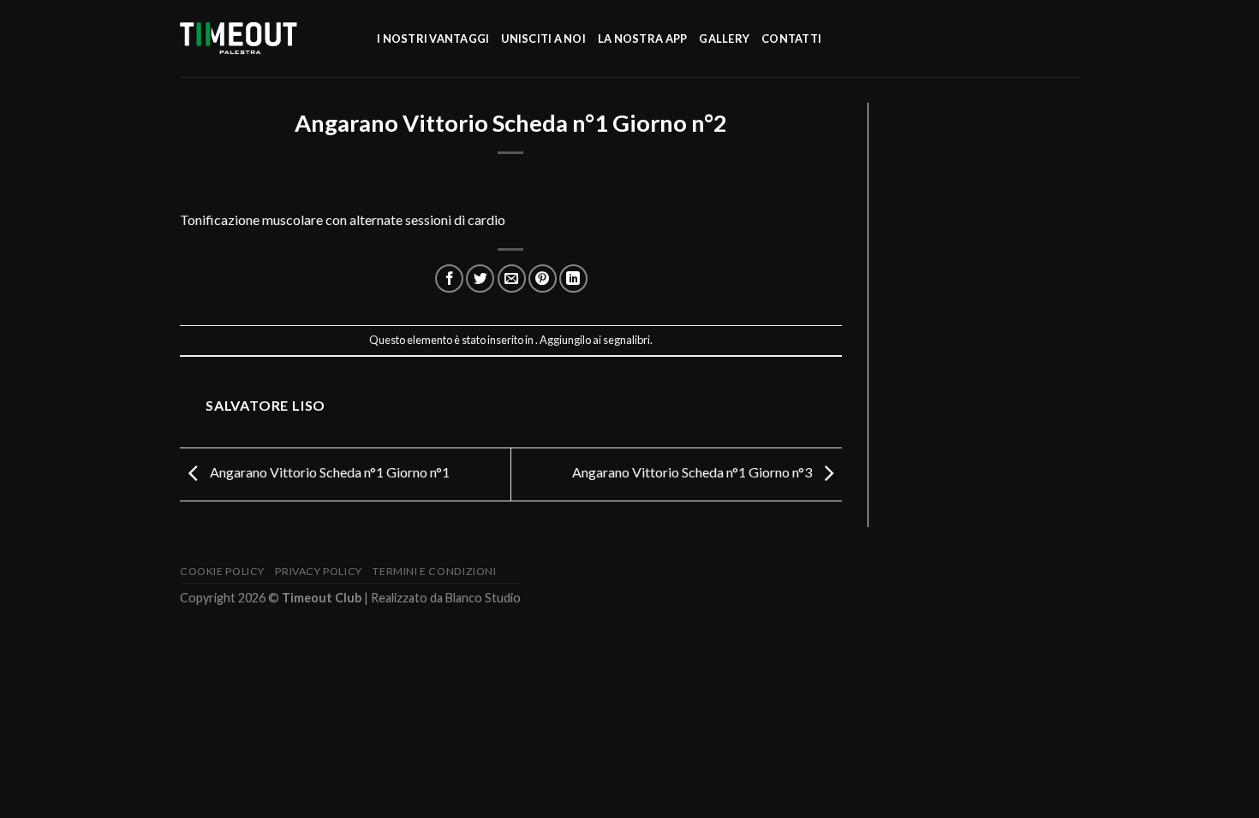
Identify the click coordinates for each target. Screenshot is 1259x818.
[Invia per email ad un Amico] (512, 278)
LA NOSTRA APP (642, 38)
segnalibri (626, 340)
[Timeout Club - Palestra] (265, 39)
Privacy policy (318, 571)
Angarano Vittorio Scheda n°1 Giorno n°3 (693, 473)
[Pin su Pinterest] (542, 278)
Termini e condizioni (434, 571)
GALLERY (724, 38)
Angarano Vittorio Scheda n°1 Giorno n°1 (328, 473)
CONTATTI (791, 38)
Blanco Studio (483, 597)
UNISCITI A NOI (543, 38)
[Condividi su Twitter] (480, 278)
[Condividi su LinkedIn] (573, 278)
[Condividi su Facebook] (449, 278)
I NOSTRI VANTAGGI (433, 38)
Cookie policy (222, 571)
